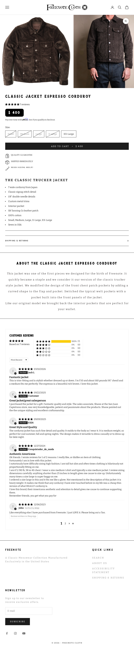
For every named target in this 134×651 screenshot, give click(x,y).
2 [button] (65, 523)
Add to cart (67, 146)
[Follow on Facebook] (6, 633)
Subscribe (17, 621)
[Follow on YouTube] (23, 633)
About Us (99, 563)
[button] (12, 104)
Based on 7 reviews (19, 344)
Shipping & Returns (108, 577)
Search (98, 557)
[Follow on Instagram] (15, 633)
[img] (26, 369)
